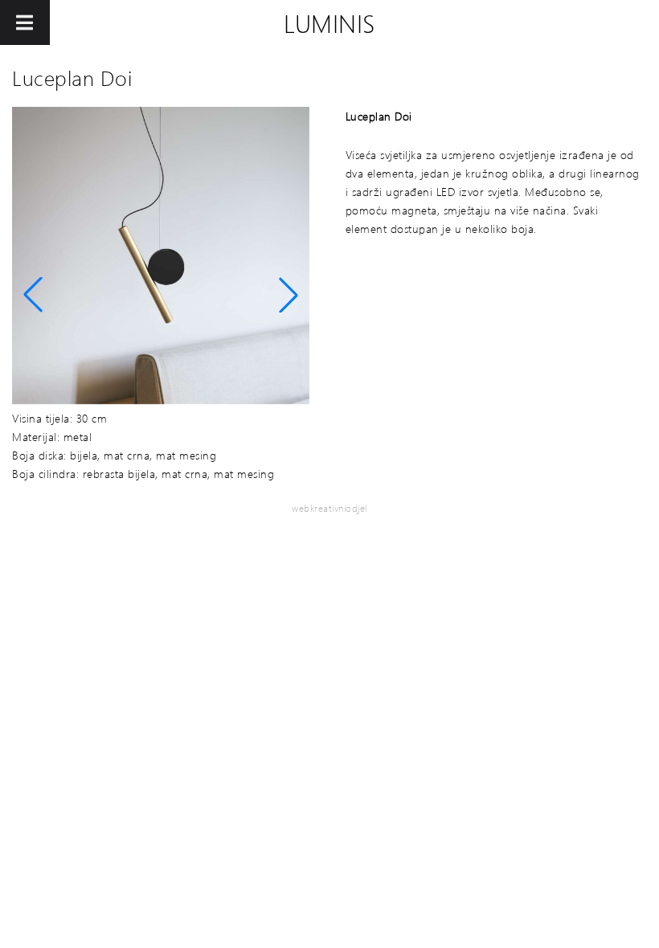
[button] (33, 295)
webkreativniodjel (329, 508)
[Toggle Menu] (25, 22)
